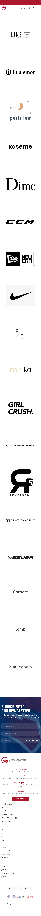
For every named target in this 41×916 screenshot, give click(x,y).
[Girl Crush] (20, 410)
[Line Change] (20, 37)
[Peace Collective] (20, 335)
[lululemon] (20, 74)
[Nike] (20, 298)
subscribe (30, 740)
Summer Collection (7, 851)
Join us (3, 870)
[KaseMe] (20, 149)
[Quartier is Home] (20, 447)
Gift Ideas (4, 847)
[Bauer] (20, 559)
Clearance (4, 858)
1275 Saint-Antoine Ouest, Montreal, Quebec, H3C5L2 (20, 778)
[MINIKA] (20, 373)
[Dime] (20, 186)
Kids (2, 840)
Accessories (5, 844)
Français (24, 8)
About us (4, 807)
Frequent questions (8, 873)
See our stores (20, 799)
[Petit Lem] (20, 111)
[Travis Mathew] (20, 522)
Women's (4, 837)
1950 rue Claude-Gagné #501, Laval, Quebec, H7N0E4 (20, 794)
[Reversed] (20, 485)
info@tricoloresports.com (20, 771)
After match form (7, 814)
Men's (3, 833)
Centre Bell (5, 821)
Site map (4, 877)
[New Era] (20, 261)
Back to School (6, 854)
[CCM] (20, 223)
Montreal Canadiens (8, 818)
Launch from (5, 811)
